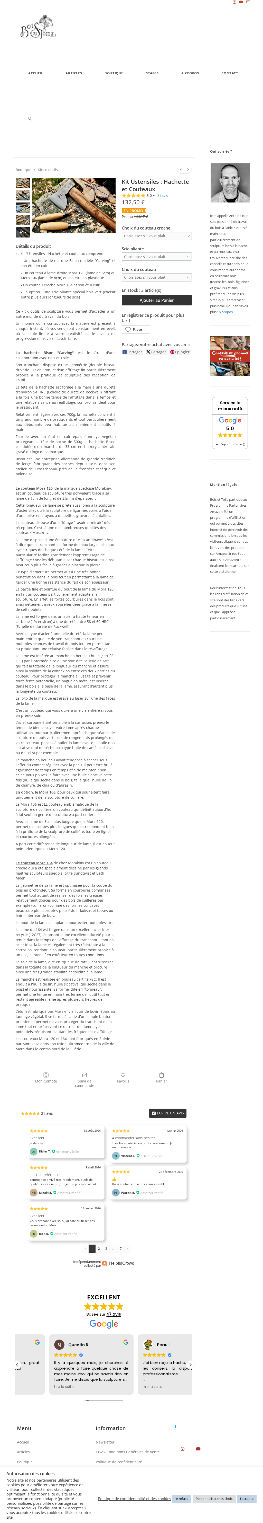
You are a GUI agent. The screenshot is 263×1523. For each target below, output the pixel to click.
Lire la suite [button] (32, 1387)
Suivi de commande (84, 1083)
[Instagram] (183, 1449)
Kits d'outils (48, 169)
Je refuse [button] (181, 1498)
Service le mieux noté (230, 406)
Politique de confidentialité (119, 1461)
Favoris (123, 1081)
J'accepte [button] (246, 1498)
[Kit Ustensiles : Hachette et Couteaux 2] (23, 208)
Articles (23, 1451)
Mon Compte (46, 1081)
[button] (136, 329)
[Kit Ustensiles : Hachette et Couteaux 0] (23, 183)
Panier (161, 1081)
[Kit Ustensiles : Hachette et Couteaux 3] (23, 220)
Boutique (23, 169)
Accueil (23, 1442)
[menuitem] (180, 169)
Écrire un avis (170, 1113)
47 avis (113, 1314)
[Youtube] (198, 1449)
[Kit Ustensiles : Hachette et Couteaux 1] (23, 195)
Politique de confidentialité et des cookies (134, 1498)
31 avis (162, 195)
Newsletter (105, 1442)
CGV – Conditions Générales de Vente (128, 1451)
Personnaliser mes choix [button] (214, 1498)
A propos (226, 312)
